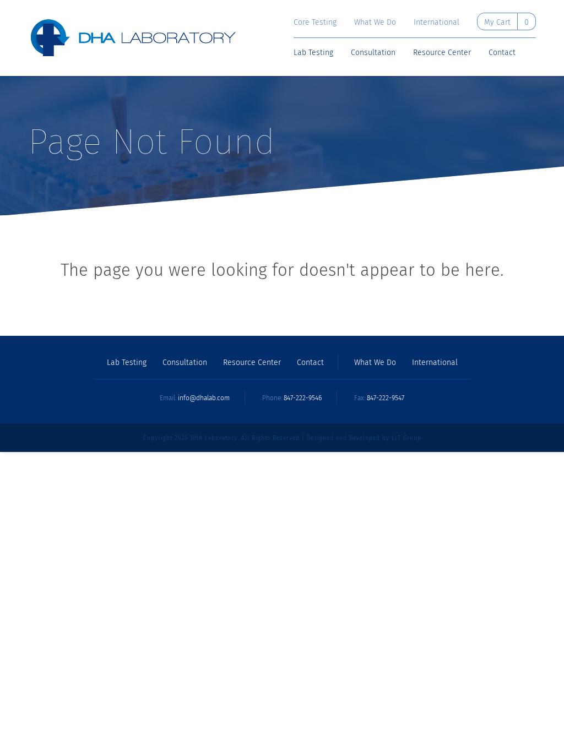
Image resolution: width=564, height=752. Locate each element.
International (436, 22)
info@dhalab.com (204, 398)
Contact (502, 53)
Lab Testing (313, 53)
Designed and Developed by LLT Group (364, 438)
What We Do (375, 22)
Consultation (373, 53)
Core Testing (315, 22)
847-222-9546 (303, 398)
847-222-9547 (385, 398)
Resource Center (442, 53)
